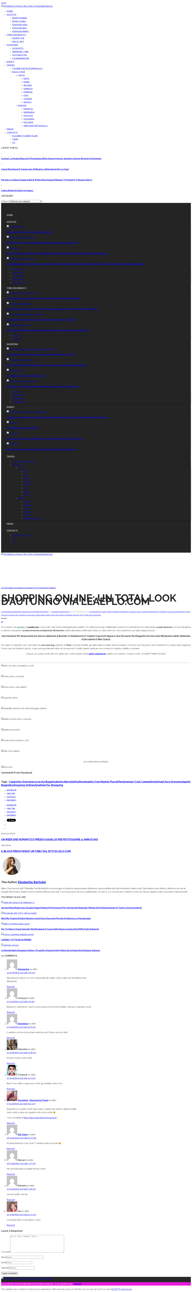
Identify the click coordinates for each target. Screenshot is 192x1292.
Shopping (12, 45)
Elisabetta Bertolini (60, 612)
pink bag (55, 615)
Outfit (36, 588)
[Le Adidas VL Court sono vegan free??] (15, 370)
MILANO (28, 85)
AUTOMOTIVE (19, 55)
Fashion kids (20, 25)
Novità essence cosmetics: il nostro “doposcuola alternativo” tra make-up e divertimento (52, 309)
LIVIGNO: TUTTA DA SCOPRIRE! (16, 940)
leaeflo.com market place (178, 612)
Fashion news (20, 31)
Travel (11, 65)
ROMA (27, 82)
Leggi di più (126, 1289)
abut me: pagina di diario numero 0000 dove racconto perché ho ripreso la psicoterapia (46, 918)
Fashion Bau (19, 28)
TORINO (28, 99)
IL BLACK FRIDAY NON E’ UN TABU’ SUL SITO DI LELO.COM (36, 851)
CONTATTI (12, 132)
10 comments (95, 612)
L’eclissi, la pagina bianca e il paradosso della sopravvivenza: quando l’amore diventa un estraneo (51, 158)
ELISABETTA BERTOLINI (25, 136)
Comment (5, 1252)
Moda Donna (19, 18)
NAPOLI (28, 102)
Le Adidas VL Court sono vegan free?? (26, 376)
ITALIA (21, 75)
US (13, 143)
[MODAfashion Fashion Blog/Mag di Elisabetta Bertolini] (27, 6)
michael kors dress (36, 615)
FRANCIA (28, 109)
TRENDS (52, 588)
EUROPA (22, 106)
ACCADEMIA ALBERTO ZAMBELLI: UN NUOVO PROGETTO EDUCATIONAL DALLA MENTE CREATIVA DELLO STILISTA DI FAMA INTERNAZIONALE (75, 264)
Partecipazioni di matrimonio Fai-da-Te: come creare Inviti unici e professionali (47, 365)
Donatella (23, 1024)
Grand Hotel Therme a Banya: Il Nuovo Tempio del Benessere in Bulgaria (43, 298)
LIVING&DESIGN (20, 58)
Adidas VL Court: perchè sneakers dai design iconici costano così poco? (43, 243)
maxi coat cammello (19, 615)
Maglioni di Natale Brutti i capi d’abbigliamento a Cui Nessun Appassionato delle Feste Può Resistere (57, 253)
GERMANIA (29, 112)
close (3, 3)
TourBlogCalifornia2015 (27, 68)
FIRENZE (28, 92)
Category (5, 201)
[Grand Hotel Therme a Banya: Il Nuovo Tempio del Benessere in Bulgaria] (22, 293)
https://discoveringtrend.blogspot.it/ (40, 1118)
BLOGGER (15, 588)
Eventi (10, 62)
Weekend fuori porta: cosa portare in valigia (29, 232)
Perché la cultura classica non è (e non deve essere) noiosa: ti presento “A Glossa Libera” (46, 180)
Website (5, 1268)
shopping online (72, 615)
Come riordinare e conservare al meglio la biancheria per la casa (35, 169)
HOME (10, 11)
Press (10, 129)
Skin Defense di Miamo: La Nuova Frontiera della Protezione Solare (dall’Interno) (47, 330)
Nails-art (18, 42)
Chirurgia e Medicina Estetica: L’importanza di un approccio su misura (41, 320)
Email (3, 1262)
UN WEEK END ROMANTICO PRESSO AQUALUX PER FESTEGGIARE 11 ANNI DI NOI (49, 839)
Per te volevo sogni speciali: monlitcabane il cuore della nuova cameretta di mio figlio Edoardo (50, 929)
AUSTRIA (28, 116)
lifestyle (5, 615)
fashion (162, 612)
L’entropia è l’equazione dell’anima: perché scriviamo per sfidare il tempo (44, 439)
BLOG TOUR (18, 72)
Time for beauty (16, 35)
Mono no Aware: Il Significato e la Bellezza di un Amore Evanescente (41, 449)
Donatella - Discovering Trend (33, 1100)
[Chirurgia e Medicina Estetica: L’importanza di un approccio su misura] (25, 314)
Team (15, 139)
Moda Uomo (19, 21)
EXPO (26, 79)
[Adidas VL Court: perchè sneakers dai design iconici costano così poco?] (21, 237)
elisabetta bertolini (150, 612)
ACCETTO (115, 1289)
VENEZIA (28, 89)
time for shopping (93, 615)
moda (48, 615)
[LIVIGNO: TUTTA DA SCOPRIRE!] (17, 934)
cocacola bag (134, 612)
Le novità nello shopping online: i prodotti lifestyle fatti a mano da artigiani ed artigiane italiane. (50, 950)
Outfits (11, 15)
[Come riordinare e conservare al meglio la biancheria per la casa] (31, 349)
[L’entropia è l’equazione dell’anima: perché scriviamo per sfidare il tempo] (12, 433)
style (82, 615)
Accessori (6, 588)
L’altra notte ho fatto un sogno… (17, 190)
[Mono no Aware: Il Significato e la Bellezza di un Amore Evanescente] (12, 444)
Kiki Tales (22, 1134)
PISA (26, 95)
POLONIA (28, 122)
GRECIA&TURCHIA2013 (36, 126)
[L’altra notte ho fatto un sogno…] (12, 423)
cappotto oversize (120, 612)
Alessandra (23, 969)
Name (3, 1257)
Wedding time (20, 52)
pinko (61, 615)
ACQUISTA (17, 48)
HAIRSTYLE (18, 38)
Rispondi (11, 987)
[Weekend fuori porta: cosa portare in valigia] (15, 227)
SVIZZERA (29, 119)
